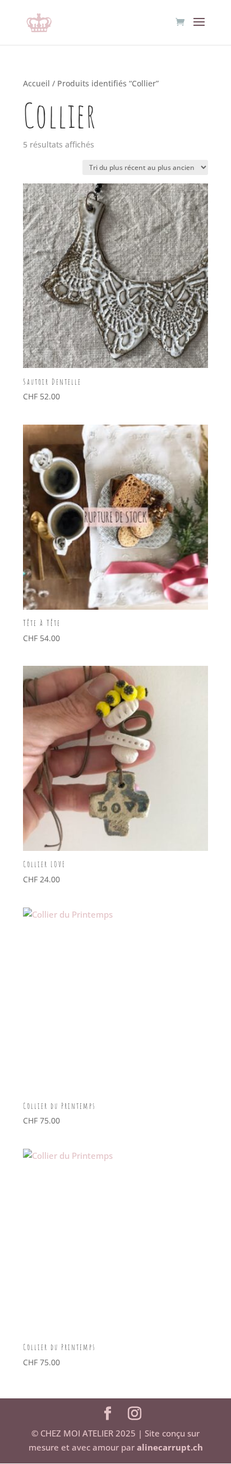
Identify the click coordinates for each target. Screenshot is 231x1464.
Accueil (36, 83)
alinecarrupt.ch (170, 1447)
